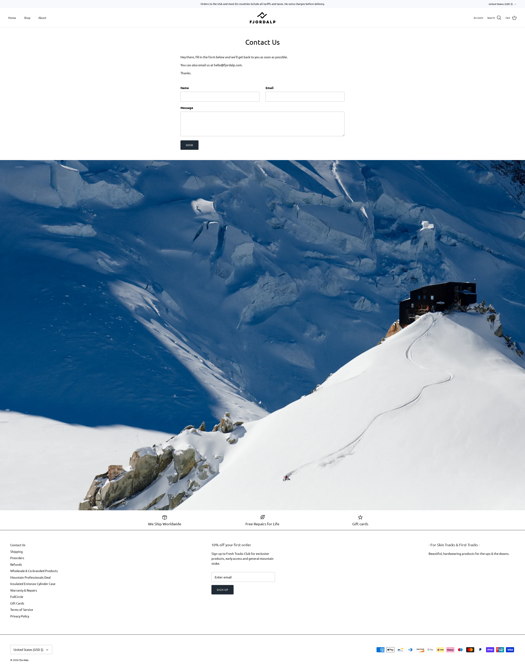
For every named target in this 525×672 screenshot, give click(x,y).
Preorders (17, 558)
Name (184, 88)
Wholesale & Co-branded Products (34, 571)
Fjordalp (23, 660)
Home (12, 17)
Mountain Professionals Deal (30, 577)
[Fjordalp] (262, 18)
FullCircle (16, 597)
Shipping (16, 551)
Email (270, 88)
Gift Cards (17, 603)
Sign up (222, 589)
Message (186, 108)
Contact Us (17, 545)
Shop (27, 17)
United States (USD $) (501, 4)
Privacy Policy (19, 616)
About (42, 17)
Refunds (16, 564)
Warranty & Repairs (23, 590)
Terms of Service (21, 609)
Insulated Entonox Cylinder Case (32, 584)
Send (189, 145)
